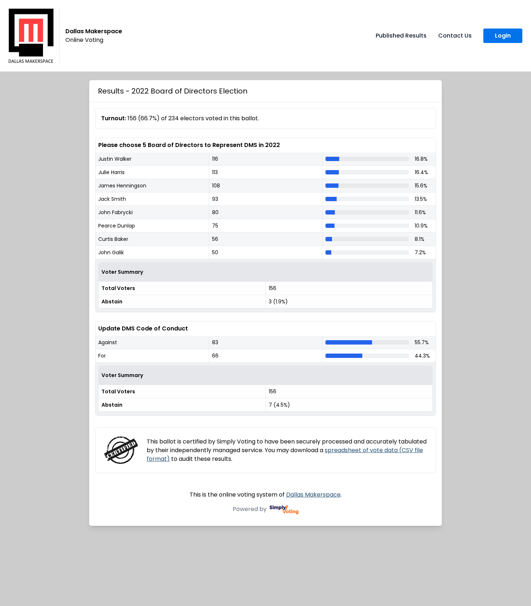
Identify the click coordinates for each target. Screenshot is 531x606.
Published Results (401, 35)
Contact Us (455, 35)
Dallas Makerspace (313, 494)
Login (503, 35)
